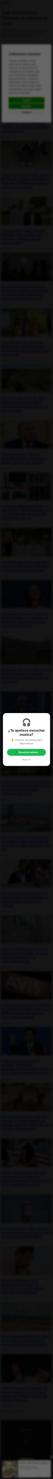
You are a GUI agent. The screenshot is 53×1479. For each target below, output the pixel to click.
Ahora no (26, 759)
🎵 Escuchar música (26, 752)
